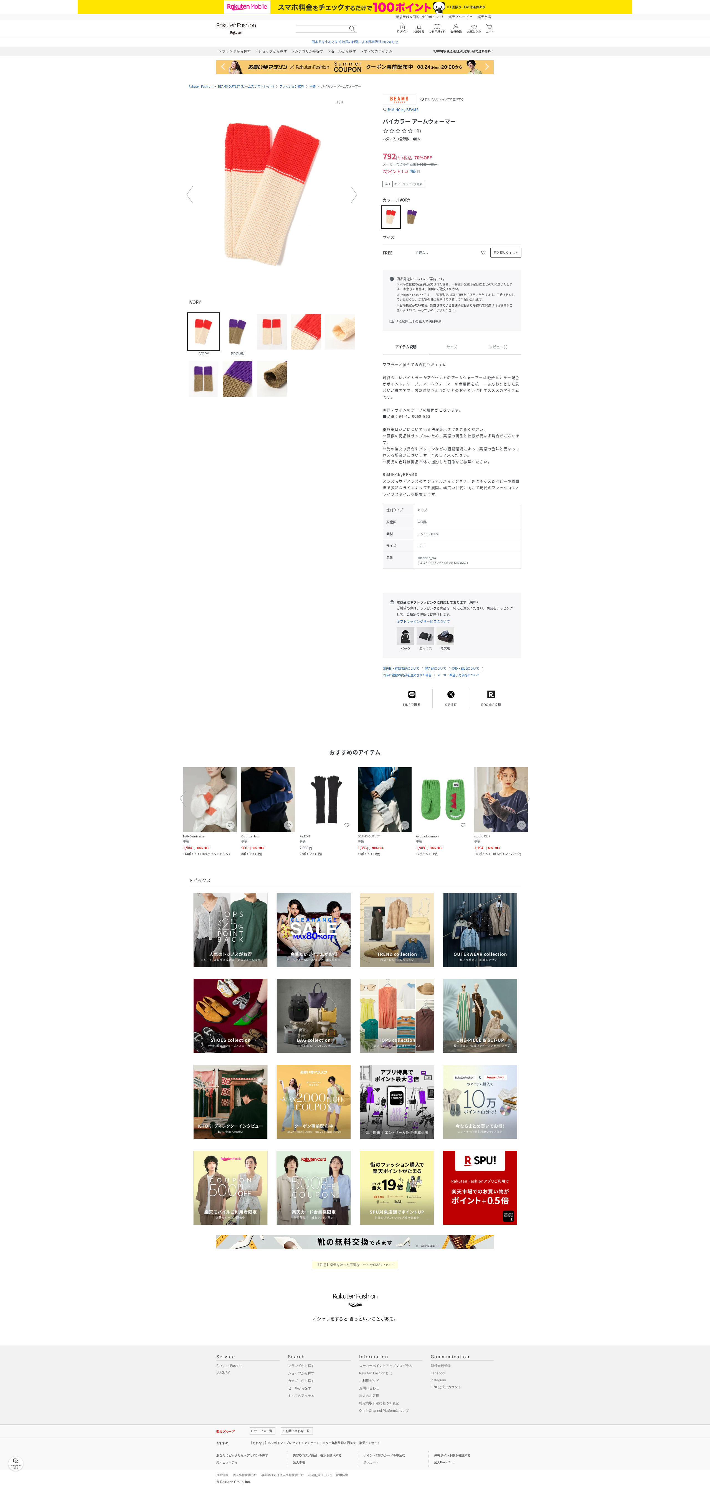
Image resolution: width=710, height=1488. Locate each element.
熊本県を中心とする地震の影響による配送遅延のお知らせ (355, 42)
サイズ (452, 346)
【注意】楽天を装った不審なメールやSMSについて (355, 1265)
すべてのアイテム (301, 1395)
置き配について (435, 668)
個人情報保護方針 (245, 1475)
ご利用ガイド (369, 1381)
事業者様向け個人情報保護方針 (282, 1475)
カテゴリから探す (301, 1381)
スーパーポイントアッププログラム (385, 1366)
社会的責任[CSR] (320, 1475)
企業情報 (222, 1475)
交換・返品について (465, 668)
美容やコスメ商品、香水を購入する (317, 1455)
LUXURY (223, 1372)
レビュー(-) (498, 346)
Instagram (438, 1380)
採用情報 (342, 1475)
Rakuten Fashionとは (375, 1373)
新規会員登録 (441, 1366)
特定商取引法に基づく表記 (379, 1403)
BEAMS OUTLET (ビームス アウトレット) (246, 86)
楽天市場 (484, 17)
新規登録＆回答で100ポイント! (419, 17)
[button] (272, 195)
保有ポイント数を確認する (452, 1455)
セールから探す (299, 1388)
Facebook (438, 1373)
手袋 (313, 86)
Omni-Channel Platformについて (384, 1410)
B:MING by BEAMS (403, 109)
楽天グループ (458, 17)
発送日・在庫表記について (401, 668)
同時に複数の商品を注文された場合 (407, 675)
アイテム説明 (406, 346)
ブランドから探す (301, 1366)
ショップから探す (301, 1373)
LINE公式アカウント (446, 1387)
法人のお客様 (369, 1395)
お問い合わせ (369, 1388)
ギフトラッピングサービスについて (423, 621)
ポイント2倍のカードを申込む (384, 1455)
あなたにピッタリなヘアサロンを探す (242, 1455)
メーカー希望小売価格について (458, 675)
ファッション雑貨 (292, 86)
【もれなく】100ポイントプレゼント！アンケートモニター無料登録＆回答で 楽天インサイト (315, 1443)
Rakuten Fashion (200, 86)
